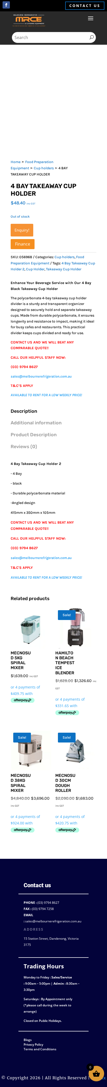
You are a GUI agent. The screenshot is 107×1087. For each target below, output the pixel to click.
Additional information (36, 423)
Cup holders (44, 168)
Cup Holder (35, 269)
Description (24, 411)
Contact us (84, 5)
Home (16, 162)
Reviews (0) (24, 446)
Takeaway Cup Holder (63, 269)
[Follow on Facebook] (6, 5)
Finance (22, 244)
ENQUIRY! (22, 230)
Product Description (34, 435)
